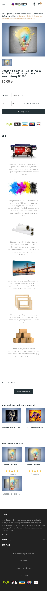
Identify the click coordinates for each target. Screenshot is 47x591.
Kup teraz (25, 112)
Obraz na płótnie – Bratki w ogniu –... (35, 427)
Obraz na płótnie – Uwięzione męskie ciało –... (11, 427)
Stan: (21, 379)
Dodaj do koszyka (31, 103)
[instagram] (7, 535)
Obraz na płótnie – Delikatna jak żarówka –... (12, 465)
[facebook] (3, 535)
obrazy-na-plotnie (26, 372)
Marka (17, 372)
